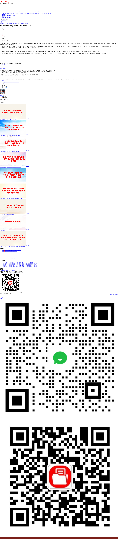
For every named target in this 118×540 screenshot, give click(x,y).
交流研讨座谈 (32, 13)
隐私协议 (4, 270)
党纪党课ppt (8, 11)
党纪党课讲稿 (13, 23)
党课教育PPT (27, 11)
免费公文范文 (13, 15)
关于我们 (1, 270)
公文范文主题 (8, 17)
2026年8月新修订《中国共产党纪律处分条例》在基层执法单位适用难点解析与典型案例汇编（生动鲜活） (20, 262)
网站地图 (13, 270)
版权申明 (7, 270)
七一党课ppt (20, 11)
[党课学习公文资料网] (5, 2)
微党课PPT (11, 11)
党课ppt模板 (23, 11)
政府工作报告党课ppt (43, 11)
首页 (1, 23)
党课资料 (3, 23)
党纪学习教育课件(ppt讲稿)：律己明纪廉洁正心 (23, 23)
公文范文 (3, 12)
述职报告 (25, 13)
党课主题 (3, 16)
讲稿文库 (1, 95)
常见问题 (4, 68)
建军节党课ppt (32, 11)
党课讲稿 (3, 13)
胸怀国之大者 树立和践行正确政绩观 (9, 251)
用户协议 (10, 270)
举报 (3, 35)
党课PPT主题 (4, 17)
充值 (1, 21)
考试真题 (42, 13)
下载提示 (1, 68)
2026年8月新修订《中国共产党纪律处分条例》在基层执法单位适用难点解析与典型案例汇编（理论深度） (20, 263)
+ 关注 (4, 95)
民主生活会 (7, 13)
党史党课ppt (4, 11)
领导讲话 (28, 13)
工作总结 (22, 13)
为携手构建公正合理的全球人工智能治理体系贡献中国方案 (13, 252)
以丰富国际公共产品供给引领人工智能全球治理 (11, 250)
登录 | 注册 (2, 22)
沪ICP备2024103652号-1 (114, 294)
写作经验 (47, 13)
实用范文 (50, 13)
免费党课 (3, 14)
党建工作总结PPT (37, 11)
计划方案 (39, 13)
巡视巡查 (36, 13)
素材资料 (45, 13)
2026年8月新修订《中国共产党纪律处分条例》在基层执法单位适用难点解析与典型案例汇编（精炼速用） (20, 264)
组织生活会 (11, 13)
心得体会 (14, 13)
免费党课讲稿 (8, 15)
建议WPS (5, 87)
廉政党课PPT (15, 11)
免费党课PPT (4, 15)
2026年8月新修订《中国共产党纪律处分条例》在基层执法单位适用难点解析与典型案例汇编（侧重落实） (20, 266)
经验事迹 (16, 13)
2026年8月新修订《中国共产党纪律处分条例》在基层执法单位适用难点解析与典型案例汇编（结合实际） (20, 265)
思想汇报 (19, 13)
